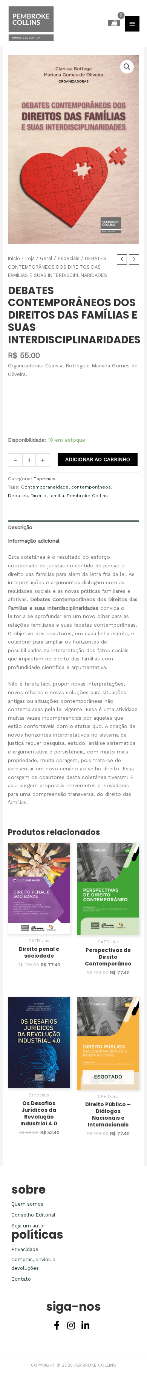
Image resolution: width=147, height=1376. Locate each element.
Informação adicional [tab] (34, 541)
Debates (18, 495)
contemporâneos (91, 487)
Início (14, 258)
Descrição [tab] (20, 527)
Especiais (69, 258)
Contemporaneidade (45, 487)
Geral (46, 258)
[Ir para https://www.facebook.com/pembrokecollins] (56, 1326)
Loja (30, 258)
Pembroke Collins (87, 495)
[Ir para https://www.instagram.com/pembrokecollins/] (70, 1326)
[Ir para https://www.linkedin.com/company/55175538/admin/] (85, 1326)
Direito (38, 495)
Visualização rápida (39, 928)
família (56, 495)
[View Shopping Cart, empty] (114, 23)
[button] (127, 67)
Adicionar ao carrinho (97, 459)
